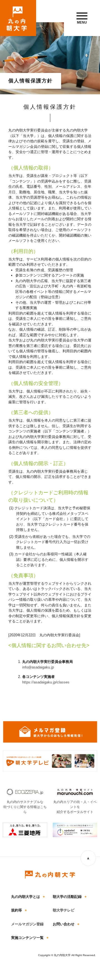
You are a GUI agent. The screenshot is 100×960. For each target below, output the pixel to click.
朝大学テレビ (63, 910)
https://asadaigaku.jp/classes (45, 682)
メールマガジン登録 (27, 924)
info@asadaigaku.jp (38, 667)
